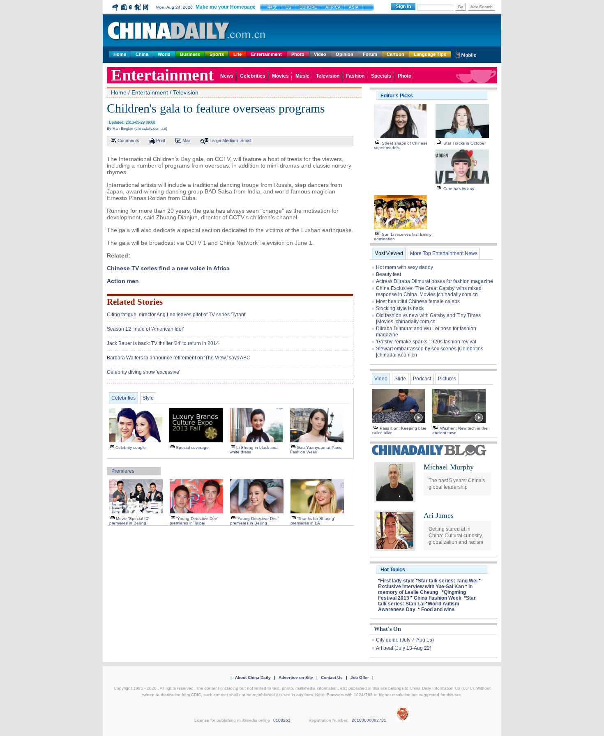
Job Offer (359, 677)
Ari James (439, 515)
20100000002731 (369, 720)
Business (190, 54)
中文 (272, 7)
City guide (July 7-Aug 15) (405, 640)
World (164, 54)
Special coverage (192, 447)
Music (302, 76)
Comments (128, 140)
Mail (186, 140)
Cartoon (395, 54)
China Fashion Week (437, 598)
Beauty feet (388, 274)
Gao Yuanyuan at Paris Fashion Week (315, 449)
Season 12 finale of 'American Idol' (145, 329)
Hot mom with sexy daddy (404, 267)
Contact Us (332, 677)
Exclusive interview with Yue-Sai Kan (421, 586)
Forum (370, 54)
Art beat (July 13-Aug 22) (403, 648)
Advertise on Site (296, 677)
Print (160, 140)
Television (327, 76)
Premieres (122, 471)
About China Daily (253, 677)
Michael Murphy (449, 467)
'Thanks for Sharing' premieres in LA (312, 520)
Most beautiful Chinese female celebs (418, 301)
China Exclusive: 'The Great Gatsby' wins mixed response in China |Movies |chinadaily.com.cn (429, 291)
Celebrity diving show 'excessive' (143, 372)
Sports (217, 54)
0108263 (281, 720)
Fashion (355, 76)
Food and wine (437, 609)
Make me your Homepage (226, 7)
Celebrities (252, 76)
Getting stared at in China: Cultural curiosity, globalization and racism (456, 535)
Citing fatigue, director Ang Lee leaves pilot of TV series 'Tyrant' (176, 314)
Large (215, 140)
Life (237, 54)
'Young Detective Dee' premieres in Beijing (254, 520)
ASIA (354, 7)
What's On (387, 629)
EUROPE (308, 7)
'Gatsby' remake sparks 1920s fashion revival (426, 342)
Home (119, 54)
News (226, 76)
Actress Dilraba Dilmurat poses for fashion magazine (434, 281)
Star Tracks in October (464, 143)
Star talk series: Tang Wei (447, 581)
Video (320, 54)
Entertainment (266, 54)
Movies (280, 76)
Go (460, 7)
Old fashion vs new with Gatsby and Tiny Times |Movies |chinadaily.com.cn (428, 318)
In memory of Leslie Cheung (425, 589)
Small (245, 140)
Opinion (344, 54)
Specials (381, 76)
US (288, 7)
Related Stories (135, 302)
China (142, 54)
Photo (297, 54)
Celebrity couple (130, 447)
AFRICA (333, 7)
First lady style (397, 581)
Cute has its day (458, 188)
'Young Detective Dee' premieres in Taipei (194, 520)
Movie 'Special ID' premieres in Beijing (129, 520)
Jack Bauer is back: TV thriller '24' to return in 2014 (163, 343)
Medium (230, 140)
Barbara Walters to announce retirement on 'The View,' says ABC (178, 358)
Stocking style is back (400, 308)
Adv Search (481, 7)
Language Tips (430, 54)
